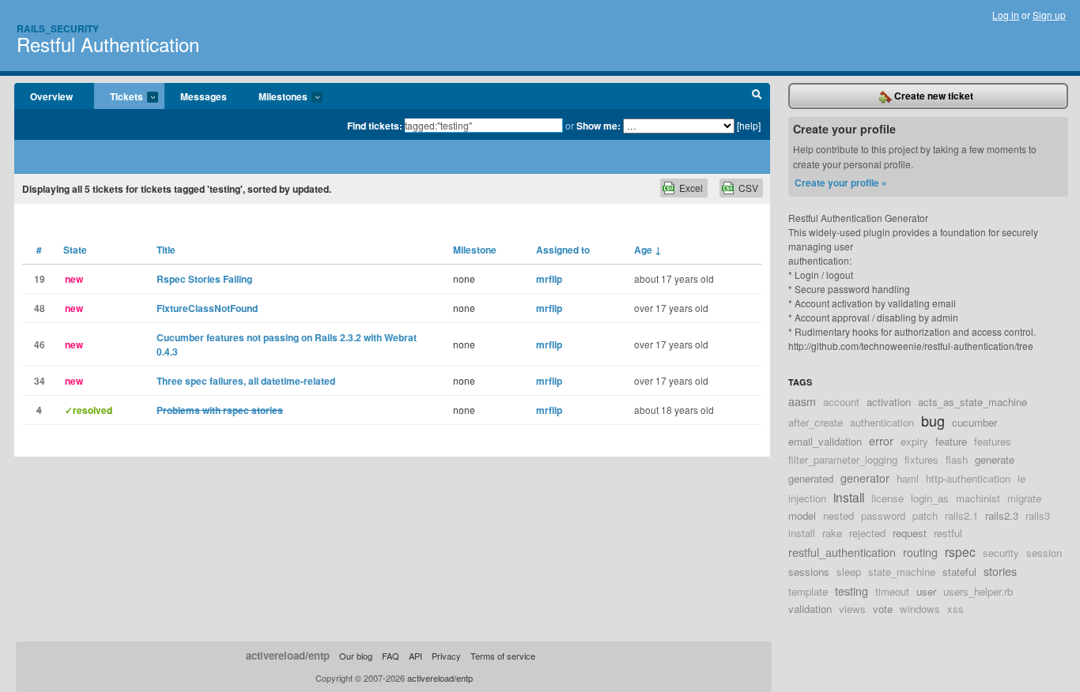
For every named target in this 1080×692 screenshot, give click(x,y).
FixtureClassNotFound (207, 308)
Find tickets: (374, 125)
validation (810, 608)
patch (925, 515)
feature (951, 441)
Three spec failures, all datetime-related (246, 381)
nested (838, 515)
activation (889, 401)
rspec (960, 551)
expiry (914, 441)
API (415, 655)
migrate (1024, 498)
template (808, 591)
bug (933, 420)
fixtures (921, 459)
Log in (1005, 14)
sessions (808, 571)
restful (948, 532)
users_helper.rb (978, 591)
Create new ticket (932, 95)
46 (39, 344)
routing (920, 551)
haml (908, 478)
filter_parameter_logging (842, 459)
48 (39, 308)
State (75, 250)
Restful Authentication (108, 44)
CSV (748, 187)
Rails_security (58, 28)
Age (648, 250)
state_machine (901, 571)
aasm (802, 401)
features (992, 441)
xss (955, 608)
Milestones (275, 97)
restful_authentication (842, 551)
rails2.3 (1001, 515)
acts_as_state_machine (972, 401)
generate (994, 459)
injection (807, 498)
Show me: (598, 125)
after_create (815, 422)
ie (1021, 478)
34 (39, 381)
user (926, 591)
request (910, 532)
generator (864, 477)
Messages (203, 96)
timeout (892, 591)
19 (39, 279)
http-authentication (968, 478)
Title (166, 250)
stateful (959, 571)
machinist (978, 498)
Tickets (118, 97)
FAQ (390, 655)
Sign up (1049, 14)
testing (851, 590)
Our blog (355, 655)
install (848, 497)
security (1001, 552)
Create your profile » (841, 182)
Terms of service (502, 655)
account (841, 401)
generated (810, 478)
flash (957, 459)
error (881, 440)
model (802, 515)
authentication (882, 422)
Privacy (446, 655)
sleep (848, 571)
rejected (867, 532)
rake (832, 532)
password (883, 515)
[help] (749, 125)
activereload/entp (288, 655)
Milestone (475, 250)
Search (757, 96)
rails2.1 (961, 515)
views (852, 608)
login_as (930, 498)
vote (883, 608)
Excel (691, 187)
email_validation (825, 441)
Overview (51, 96)
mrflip (549, 279)
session (1044, 552)
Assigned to (563, 250)
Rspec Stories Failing (204, 279)
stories (1000, 570)
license (887, 498)
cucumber (974, 422)
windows (920, 608)
